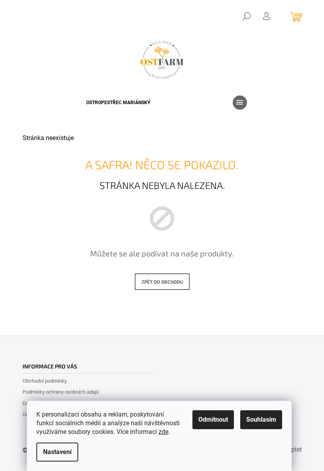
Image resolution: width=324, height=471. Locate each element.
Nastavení (57, 452)
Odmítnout (213, 419)
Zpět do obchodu (162, 281)
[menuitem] (118, 102)
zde (163, 431)
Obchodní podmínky (45, 381)
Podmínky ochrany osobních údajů (61, 392)
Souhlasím (261, 419)
